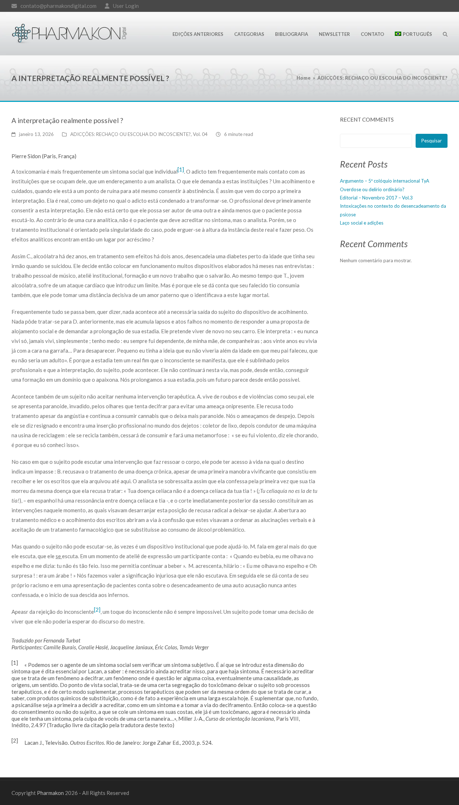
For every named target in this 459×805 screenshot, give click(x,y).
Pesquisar (431, 140)
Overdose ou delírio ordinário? (372, 189)
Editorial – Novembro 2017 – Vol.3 (376, 198)
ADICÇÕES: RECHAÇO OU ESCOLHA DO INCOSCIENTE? (130, 134)
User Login (126, 6)
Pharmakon (50, 793)
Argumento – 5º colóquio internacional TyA (384, 181)
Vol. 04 (200, 134)
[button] (445, 34)
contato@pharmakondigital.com (58, 6)
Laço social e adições (361, 223)
